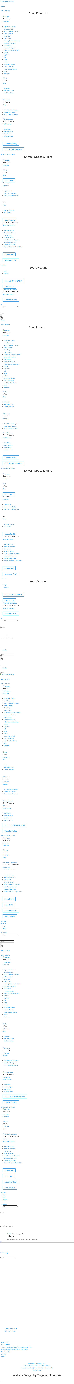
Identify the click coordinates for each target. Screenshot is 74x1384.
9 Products (6, 782)
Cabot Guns (7, 38)
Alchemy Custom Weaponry (12, 41)
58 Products (6, 806)
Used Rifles (7, 129)
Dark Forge (7, 36)
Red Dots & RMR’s (9, 210)
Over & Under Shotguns (11, 110)
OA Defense (7, 45)
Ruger (5, 71)
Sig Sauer (6, 55)
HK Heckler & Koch (9, 64)
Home (9, 1234)
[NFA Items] (6, 838)
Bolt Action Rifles (9, 90)
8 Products (6, 843)
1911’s (6, 62)
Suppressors (7, 191)
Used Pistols (7, 134)
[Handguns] (6, 17)
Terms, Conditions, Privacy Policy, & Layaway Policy (16, 1347)
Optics (5, 202)
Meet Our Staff (11, 260)
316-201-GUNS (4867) (11, 1329)
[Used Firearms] (8, 119)
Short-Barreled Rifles (10, 193)
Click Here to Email (10, 1331)
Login (5, 271)
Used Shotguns (8, 131)
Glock (5, 59)
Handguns (6, 19)
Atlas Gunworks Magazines (12, 240)
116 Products (6, 691)
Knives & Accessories (11, 222)
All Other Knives (9, 237)
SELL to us (9, 180)
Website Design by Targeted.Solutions (37, 1375)
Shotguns (6, 102)
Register (6, 273)
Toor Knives (7, 235)
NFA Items (6, 183)
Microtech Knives (9, 230)
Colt (5, 57)
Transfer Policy (11, 143)
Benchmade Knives (9, 233)
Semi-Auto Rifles (9, 93)
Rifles (5, 80)
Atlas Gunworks (8, 29)
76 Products (6, 867)
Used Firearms (8, 121)
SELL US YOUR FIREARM (15, 825)
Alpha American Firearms (11, 31)
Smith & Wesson (9, 67)
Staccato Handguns (9, 48)
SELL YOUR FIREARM (13, 149)
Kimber (6, 52)
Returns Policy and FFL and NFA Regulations (14, 1349)
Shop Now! (9, 254)
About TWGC (10, 220)
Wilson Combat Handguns (11, 50)
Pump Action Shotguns (11, 114)
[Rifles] (5, 78)
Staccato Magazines (10, 244)
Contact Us (9, 286)
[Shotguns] (6, 100)
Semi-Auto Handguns (10, 69)
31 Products (6, 757)
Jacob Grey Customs (10, 43)
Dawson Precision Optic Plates (13, 247)
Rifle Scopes (7, 212)
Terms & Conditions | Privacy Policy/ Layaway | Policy (37, 1368)
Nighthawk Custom (9, 27)
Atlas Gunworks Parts (10, 242)
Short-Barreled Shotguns (11, 195)
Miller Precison (8, 34)
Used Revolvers (8, 136)
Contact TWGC (5, 1345)
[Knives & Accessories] (10, 289)
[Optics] (5, 850)
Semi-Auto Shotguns (10, 112)
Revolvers (7, 74)
